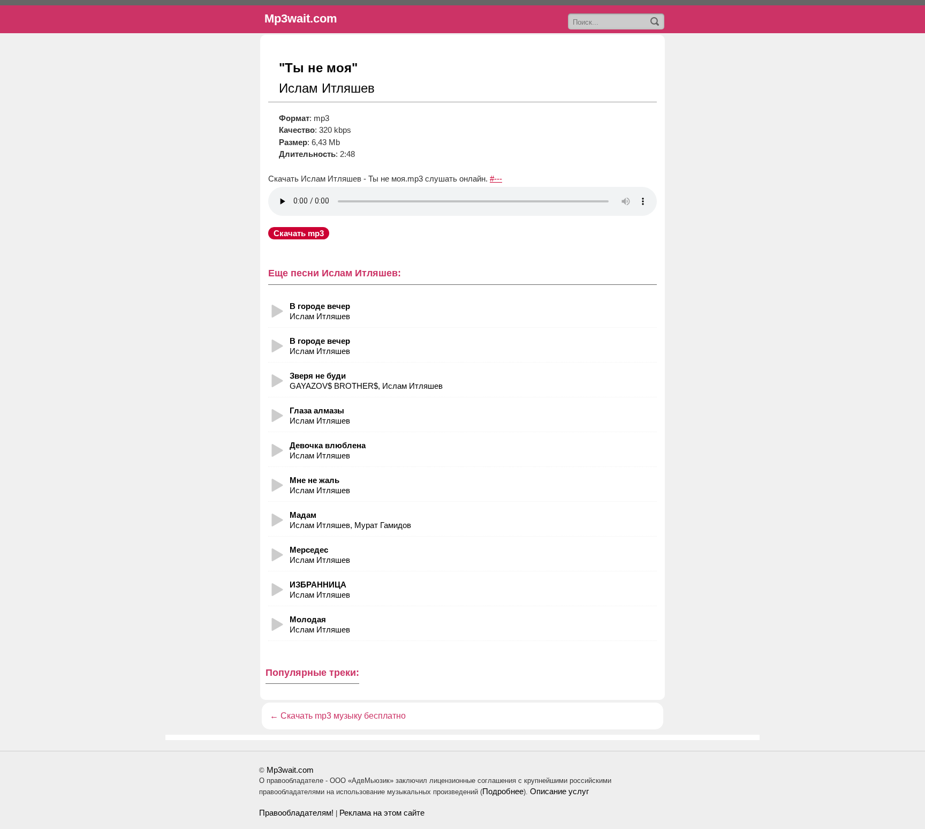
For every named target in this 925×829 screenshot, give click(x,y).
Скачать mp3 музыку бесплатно (343, 715)
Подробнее (503, 791)
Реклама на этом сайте (381, 812)
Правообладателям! (296, 812)
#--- (496, 178)
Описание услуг (559, 791)
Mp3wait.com (290, 769)
